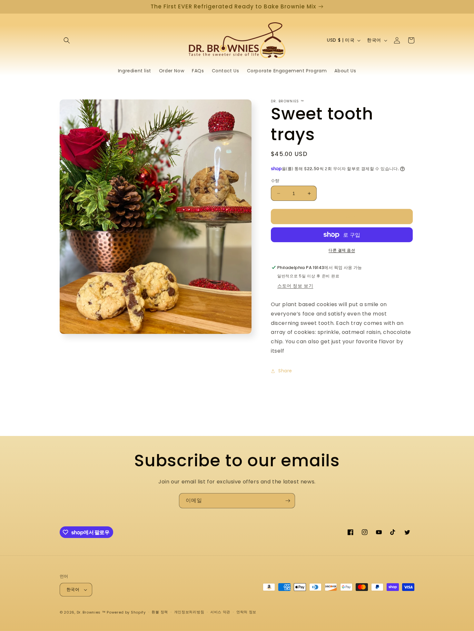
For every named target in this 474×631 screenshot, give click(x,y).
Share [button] (285, 370)
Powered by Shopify (126, 612)
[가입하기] (288, 500)
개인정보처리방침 (189, 612)
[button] (67, 40)
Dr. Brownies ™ (91, 612)
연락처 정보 (246, 612)
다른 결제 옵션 (342, 250)
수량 (275, 181)
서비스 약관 (220, 612)
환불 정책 (160, 612)
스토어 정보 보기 (295, 286)
